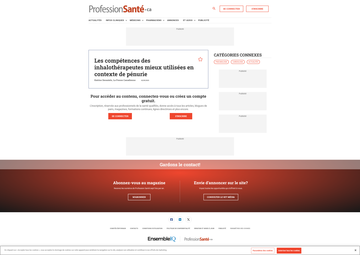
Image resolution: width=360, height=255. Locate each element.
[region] (180, 250)
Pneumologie (221, 62)
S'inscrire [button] (257, 8)
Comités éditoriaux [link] (118, 228)
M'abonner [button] (139, 197)
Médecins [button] (135, 20)
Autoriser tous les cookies (289, 251)
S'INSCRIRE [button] (181, 116)
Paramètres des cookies (240, 228)
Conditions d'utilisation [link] (152, 228)
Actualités (253, 62)
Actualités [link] (95, 20)
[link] (171, 219)
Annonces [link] (173, 20)
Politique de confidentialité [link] (178, 228)
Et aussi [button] (188, 20)
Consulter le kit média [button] (221, 197)
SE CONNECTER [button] (120, 116)
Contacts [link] (134, 228)
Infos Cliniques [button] (115, 20)
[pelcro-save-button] (199, 59)
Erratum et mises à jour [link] (204, 228)
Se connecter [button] (231, 8)
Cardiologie (238, 62)
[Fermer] (355, 250)
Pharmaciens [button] (154, 20)
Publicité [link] (203, 20)
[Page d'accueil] (120, 9)
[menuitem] (97, 20)
